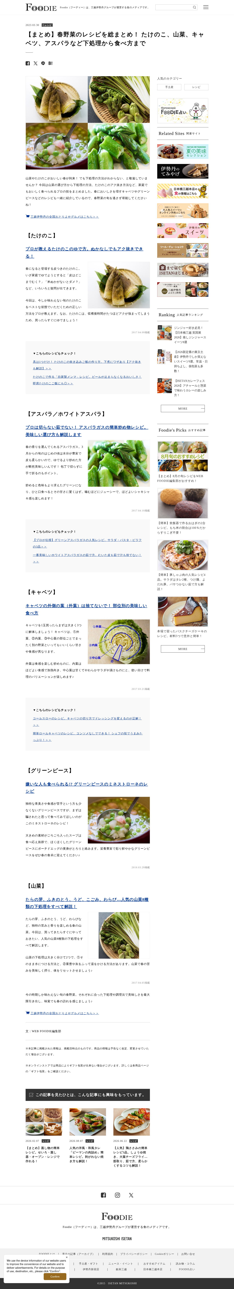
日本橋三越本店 (153, 1269)
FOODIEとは (47, 1254)
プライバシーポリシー (134, 1254)
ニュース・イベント (120, 1263)
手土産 (169, 87)
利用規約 (107, 1254)
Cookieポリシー (164, 1254)
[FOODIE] (50, 63)
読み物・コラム (185, 1263)
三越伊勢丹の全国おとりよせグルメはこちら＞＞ (65, 216)
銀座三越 (121, 1269)
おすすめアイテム (154, 1263)
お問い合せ (188, 1254)
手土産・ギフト (88, 1263)
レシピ (196, 87)
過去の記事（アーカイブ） (78, 1254)
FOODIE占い (187, 1269)
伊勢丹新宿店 (91, 1269)
